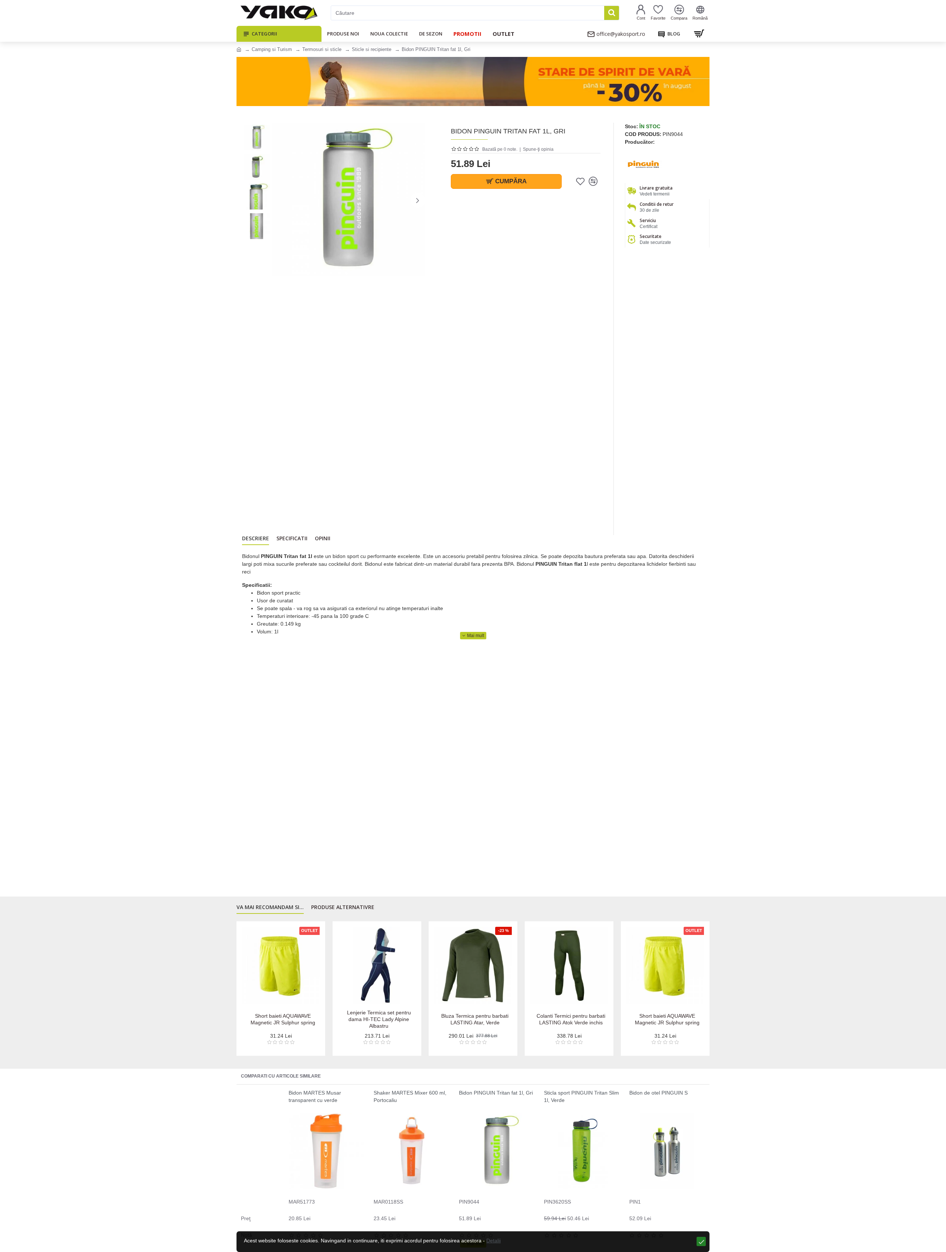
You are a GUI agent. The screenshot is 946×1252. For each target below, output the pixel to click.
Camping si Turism (272, 49)
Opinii (322, 538)
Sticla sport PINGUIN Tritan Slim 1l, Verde (581, 1096)
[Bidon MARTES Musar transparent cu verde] (326, 1151)
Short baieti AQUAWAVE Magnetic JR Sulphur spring (283, 1019)
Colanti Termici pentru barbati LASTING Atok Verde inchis (571, 1019)
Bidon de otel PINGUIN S (658, 1093)
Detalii (493, 1241)
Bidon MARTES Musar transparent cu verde (315, 1096)
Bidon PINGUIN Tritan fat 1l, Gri (496, 1093)
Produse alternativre (342, 907)
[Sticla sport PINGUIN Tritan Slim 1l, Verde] (582, 1151)
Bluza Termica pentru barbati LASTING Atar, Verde (474, 1019)
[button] (279, 200)
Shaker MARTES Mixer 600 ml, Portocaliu (410, 1096)
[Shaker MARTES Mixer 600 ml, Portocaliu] (411, 1151)
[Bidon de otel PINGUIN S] (667, 1151)
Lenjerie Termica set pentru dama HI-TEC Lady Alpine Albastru (379, 1019)
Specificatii (291, 538)
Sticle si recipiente (371, 49)
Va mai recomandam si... (270, 907)
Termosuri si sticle (321, 49)
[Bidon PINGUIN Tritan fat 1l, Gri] (497, 1151)
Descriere (255, 538)
